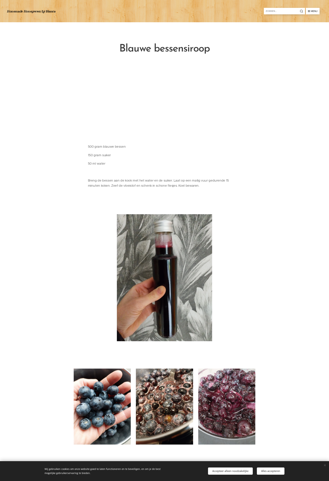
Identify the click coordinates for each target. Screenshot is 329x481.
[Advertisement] (164, 99)
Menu (314, 11)
